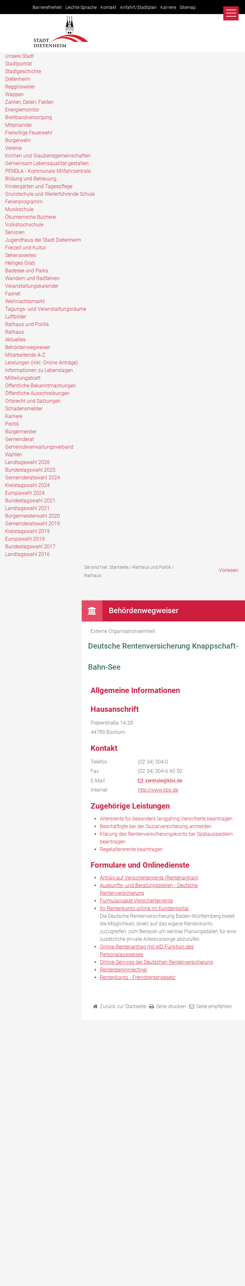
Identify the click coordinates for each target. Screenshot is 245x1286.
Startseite (119, 567)
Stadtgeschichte (23, 71)
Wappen (14, 94)
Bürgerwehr (18, 140)
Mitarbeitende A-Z (25, 355)
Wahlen (13, 455)
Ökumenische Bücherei (30, 217)
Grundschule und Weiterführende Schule (50, 194)
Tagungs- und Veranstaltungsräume (45, 309)
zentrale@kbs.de (163, 781)
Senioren (15, 232)
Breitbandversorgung (28, 117)
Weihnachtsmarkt (25, 301)
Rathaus (14, 332)
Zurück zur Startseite (123, 1006)
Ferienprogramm (23, 202)
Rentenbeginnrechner (123, 970)
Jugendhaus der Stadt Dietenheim (43, 240)
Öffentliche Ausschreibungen (37, 393)
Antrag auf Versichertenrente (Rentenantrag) (149, 878)
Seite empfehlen (214, 1006)
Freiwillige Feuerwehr (28, 133)
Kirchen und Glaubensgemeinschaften (48, 156)
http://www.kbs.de (158, 790)
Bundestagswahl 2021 (30, 501)
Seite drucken (171, 1006)
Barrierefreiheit (47, 7)
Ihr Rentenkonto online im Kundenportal (144, 908)
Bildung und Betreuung (30, 179)
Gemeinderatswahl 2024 (32, 478)
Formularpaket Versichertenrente (136, 901)
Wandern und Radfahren (32, 278)
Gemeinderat (19, 439)
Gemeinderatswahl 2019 (32, 524)
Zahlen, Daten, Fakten (29, 102)
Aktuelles (15, 340)
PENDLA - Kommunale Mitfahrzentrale (48, 171)
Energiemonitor (22, 110)
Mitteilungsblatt (23, 378)
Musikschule (19, 209)
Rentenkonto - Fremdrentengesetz (137, 977)
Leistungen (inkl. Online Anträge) (41, 363)
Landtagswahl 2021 (27, 508)
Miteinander (18, 125)
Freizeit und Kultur (25, 248)
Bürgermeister (20, 432)
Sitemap (188, 7)
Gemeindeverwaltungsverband (39, 447)
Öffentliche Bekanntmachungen (40, 386)
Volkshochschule (24, 225)
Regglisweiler (20, 87)
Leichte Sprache (81, 7)
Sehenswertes (20, 255)
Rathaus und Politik (27, 324)
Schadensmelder (23, 409)
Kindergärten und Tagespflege (38, 186)
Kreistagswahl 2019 (27, 531)
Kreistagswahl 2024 (27, 485)
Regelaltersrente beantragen (131, 849)
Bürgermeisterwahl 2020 (32, 516)
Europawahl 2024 (25, 493)
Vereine (13, 148)
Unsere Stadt (19, 56)
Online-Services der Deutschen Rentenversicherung (156, 962)
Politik (12, 424)
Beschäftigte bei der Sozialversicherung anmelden (156, 826)
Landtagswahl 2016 (27, 554)
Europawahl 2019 (25, 539)
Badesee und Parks (26, 271)
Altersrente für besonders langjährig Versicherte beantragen (166, 819)
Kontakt (108, 7)
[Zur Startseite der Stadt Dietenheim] (61, 46)
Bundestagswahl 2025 (30, 470)
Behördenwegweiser (27, 347)
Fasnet (12, 294)
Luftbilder (15, 317)
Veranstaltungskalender (31, 286)
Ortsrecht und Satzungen (33, 401)
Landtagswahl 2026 (27, 462)
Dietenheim (17, 79)
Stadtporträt (18, 64)
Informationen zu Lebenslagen (39, 370)
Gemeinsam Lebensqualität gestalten (47, 163)
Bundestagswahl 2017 (30, 547)
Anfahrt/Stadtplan (138, 7)
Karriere (168, 7)
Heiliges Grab (20, 263)
